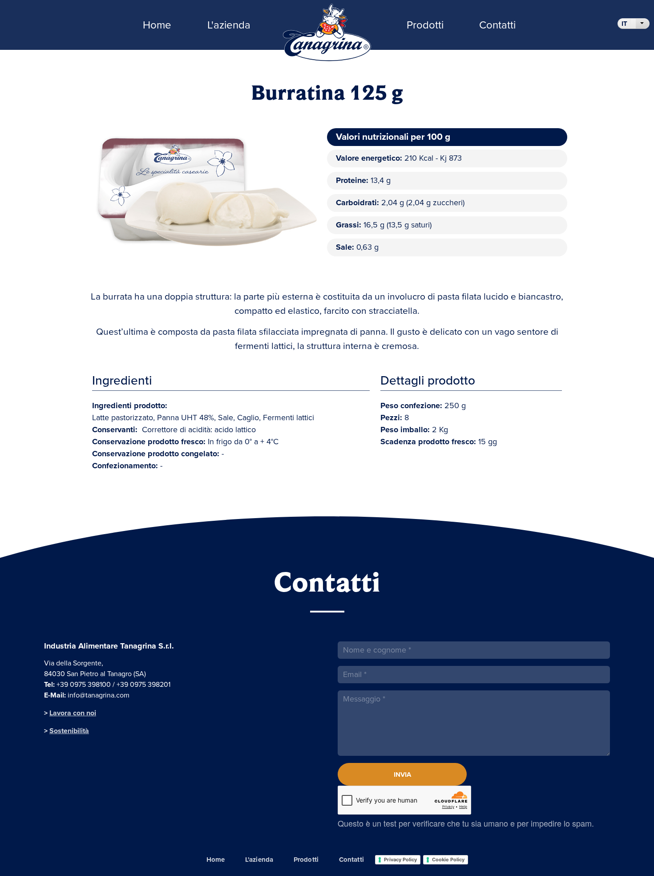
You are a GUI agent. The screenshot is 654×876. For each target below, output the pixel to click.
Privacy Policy (400, 859)
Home (157, 25)
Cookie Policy (448, 859)
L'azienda (228, 25)
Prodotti (425, 25)
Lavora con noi (72, 713)
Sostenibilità (69, 731)
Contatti (497, 25)
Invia (402, 774)
